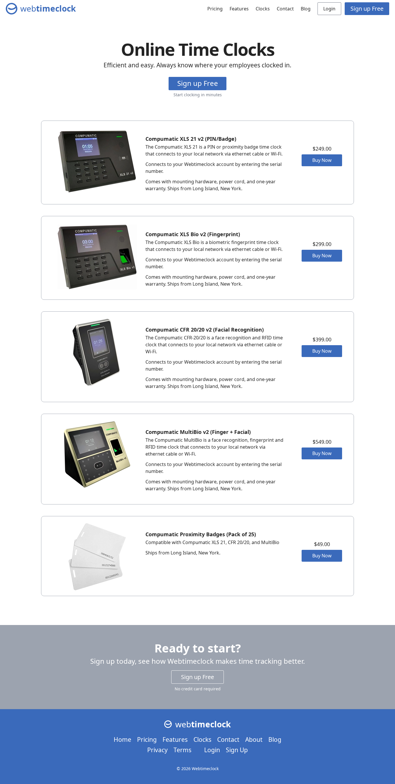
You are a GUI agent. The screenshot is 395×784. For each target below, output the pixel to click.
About (254, 739)
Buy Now (322, 160)
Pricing (215, 8)
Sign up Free (366, 8)
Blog (306, 8)
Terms (182, 750)
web (48, 8)
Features (239, 8)
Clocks (263, 8)
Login (329, 8)
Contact (285, 8)
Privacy (157, 750)
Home (122, 739)
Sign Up (237, 750)
